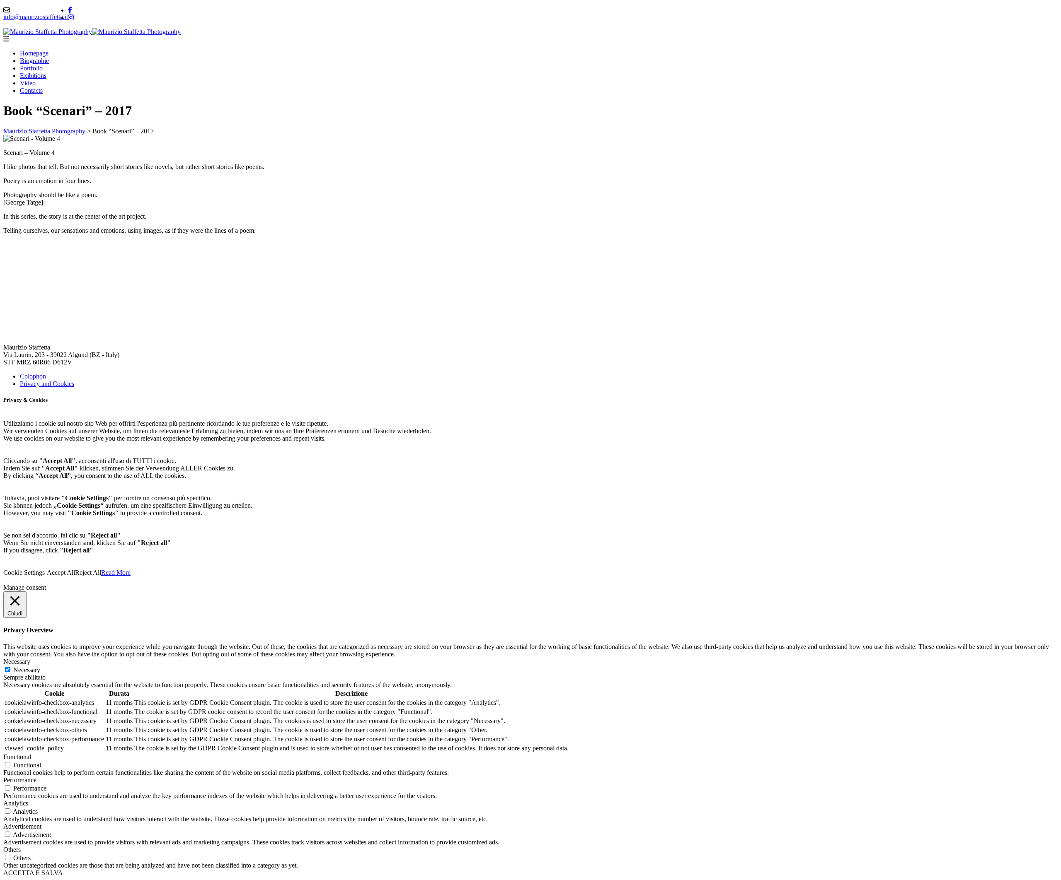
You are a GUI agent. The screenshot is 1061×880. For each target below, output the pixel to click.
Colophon (33, 376)
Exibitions (33, 75)
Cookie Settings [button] (24, 572)
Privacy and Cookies (47, 383)
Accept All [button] (61, 572)
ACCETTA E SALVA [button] (33, 872)
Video (28, 83)
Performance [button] (19, 780)
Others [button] (12, 849)
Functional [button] (17, 756)
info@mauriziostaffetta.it (35, 16)
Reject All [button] (88, 572)
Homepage (34, 53)
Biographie (34, 60)
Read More (116, 572)
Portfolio (31, 68)
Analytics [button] (15, 803)
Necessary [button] (16, 661)
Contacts (31, 90)
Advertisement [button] (22, 826)
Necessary (26, 669)
